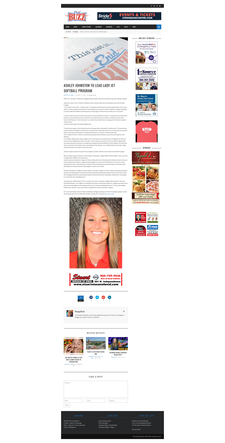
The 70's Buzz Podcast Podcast (141, 425)
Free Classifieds (103, 423)
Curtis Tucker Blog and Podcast (141, 423)
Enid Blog (67, 95)
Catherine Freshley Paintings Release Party (118, 354)
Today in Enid (86, 27)
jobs (134, 27)
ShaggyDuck (92, 95)
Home (67, 27)
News (75, 27)
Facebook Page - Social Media (108, 425)
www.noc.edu (110, 194)
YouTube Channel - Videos (106, 427)
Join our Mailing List (70, 427)
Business (109, 27)
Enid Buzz (142, 436)
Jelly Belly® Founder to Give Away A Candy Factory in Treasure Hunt (73, 360)
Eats (118, 27)
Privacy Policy (136, 429)
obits (126, 27)
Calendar (98, 27)
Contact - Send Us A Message (73, 423)
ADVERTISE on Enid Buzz (71, 421)
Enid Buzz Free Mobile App (140, 421)
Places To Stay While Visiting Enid (96, 353)
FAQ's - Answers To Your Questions (74, 425)
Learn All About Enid (105, 421)
